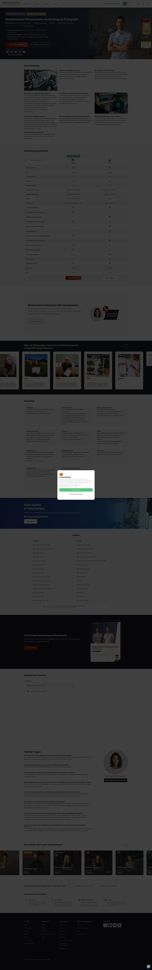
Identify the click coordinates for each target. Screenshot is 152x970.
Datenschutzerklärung (65, 486)
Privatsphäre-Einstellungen (76, 494)
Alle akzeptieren (76, 490)
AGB (76, 486)
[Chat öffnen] (148, 966)
